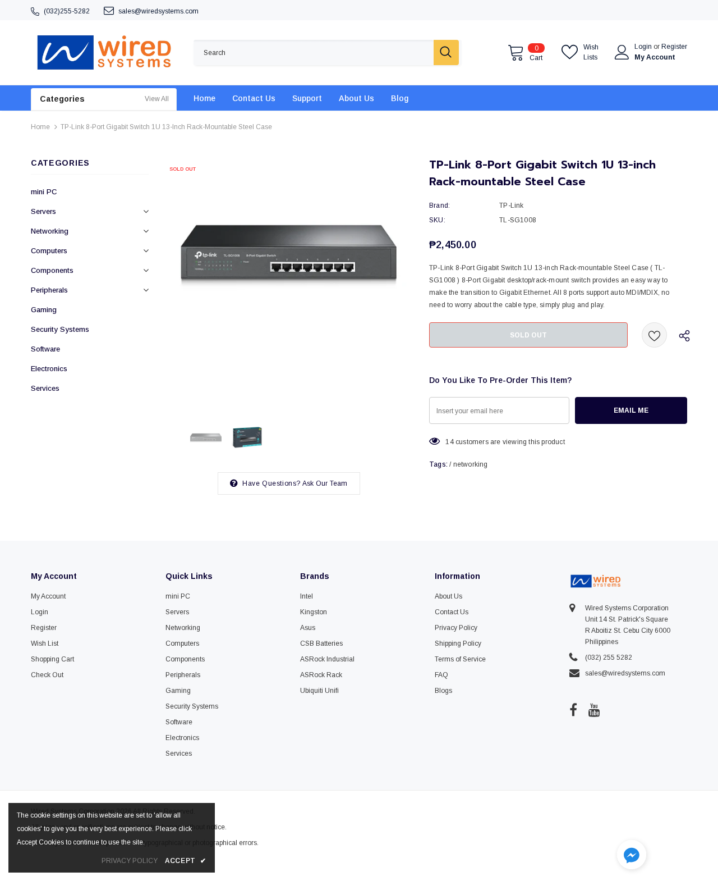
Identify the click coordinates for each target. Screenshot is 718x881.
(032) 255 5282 (608, 657)
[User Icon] (622, 52)
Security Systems (60, 329)
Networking (49, 231)
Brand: (439, 205)
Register (674, 47)
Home (40, 127)
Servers (43, 211)
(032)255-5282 (67, 11)
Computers (49, 251)
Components (52, 270)
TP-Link (511, 205)
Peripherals (49, 290)
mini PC (44, 192)
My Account (654, 57)
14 (449, 442)
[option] (288, 283)
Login (643, 47)
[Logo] (104, 52)
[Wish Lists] (654, 335)
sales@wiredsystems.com (158, 11)
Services (45, 388)
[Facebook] (573, 709)
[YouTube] (594, 709)
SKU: (437, 220)
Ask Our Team (324, 483)
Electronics (49, 368)
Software (45, 349)
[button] (631, 856)
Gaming (44, 309)
